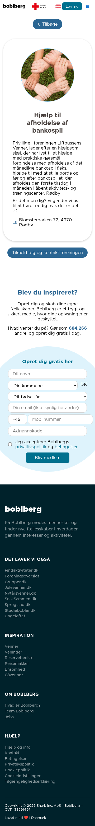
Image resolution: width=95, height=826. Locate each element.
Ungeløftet (15, 616)
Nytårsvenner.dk (20, 593)
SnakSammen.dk (20, 598)
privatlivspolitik (30, 446)
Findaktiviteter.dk (21, 570)
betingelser (66, 446)
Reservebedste (19, 657)
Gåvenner (14, 675)
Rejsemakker (17, 663)
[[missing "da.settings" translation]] (58, 6)
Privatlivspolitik (19, 764)
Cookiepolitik (17, 770)
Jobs (9, 717)
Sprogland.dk (17, 604)
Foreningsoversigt (22, 576)
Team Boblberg (19, 711)
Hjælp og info (17, 747)
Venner (11, 646)
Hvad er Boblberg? (23, 705)
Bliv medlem (47, 457)
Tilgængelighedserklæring (30, 781)
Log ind (72, 6)
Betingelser (16, 758)
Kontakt (12, 752)
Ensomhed (15, 669)
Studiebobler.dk (20, 610)
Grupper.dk (15, 582)
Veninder (13, 652)
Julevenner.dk (18, 587)
